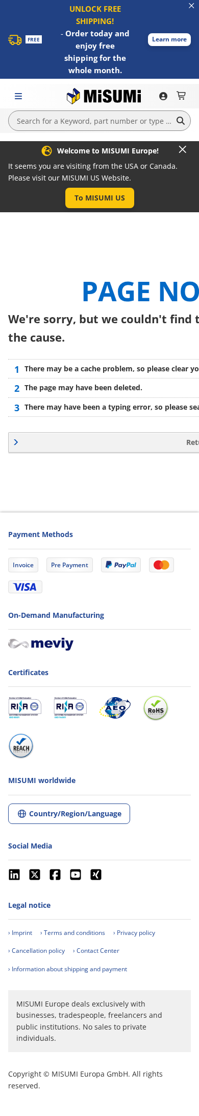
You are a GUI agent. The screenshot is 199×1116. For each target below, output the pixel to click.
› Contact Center (96, 950)
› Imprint (20, 932)
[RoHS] (155, 708)
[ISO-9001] (24, 708)
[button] (169, 39)
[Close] (183, 149)
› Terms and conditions (72, 932)
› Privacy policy (134, 932)
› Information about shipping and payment (67, 969)
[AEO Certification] (115, 708)
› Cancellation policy (36, 950)
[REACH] (21, 745)
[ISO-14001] (70, 708)
